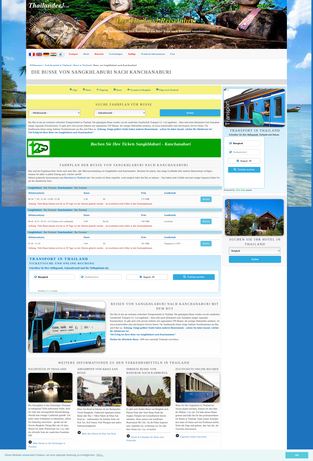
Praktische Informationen (153, 54)
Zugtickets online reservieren (193, 436)
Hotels (86, 54)
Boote (117, 89)
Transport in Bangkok (139, 89)
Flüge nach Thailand (167, 89)
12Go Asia (49, 291)
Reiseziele (99, 54)
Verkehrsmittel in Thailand (58, 65)
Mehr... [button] (100, 455)
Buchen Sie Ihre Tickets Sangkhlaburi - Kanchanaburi (141, 144)
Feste (172, 54)
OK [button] (297, 455)
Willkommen (36, 65)
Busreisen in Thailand (75, 177)
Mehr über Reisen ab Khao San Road (99, 433)
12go (62, 428)
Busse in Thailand (82, 65)
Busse (87, 89)
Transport (73, 54)
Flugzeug (102, 89)
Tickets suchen (195, 277)
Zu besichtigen (115, 54)
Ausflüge (132, 54)
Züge (73, 89)
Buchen (206, 199)
